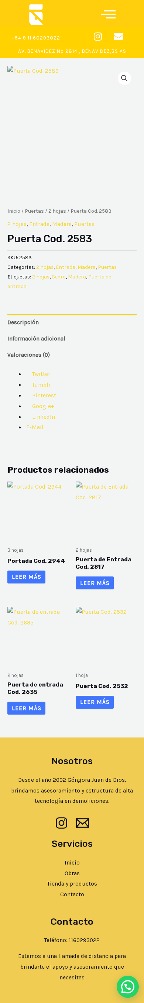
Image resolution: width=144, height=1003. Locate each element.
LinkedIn (43, 417)
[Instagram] (61, 823)
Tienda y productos (72, 883)
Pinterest (43, 395)
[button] (108, 13)
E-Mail (34, 427)
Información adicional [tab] (36, 338)
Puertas (34, 211)
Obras (72, 873)
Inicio (13, 211)
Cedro (59, 277)
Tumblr (41, 384)
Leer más (26, 577)
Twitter (40, 374)
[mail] (82, 823)
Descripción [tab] (23, 322)
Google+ (43, 406)
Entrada (39, 224)
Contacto (72, 894)
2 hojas (57, 211)
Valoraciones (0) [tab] (28, 355)
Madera (62, 224)
